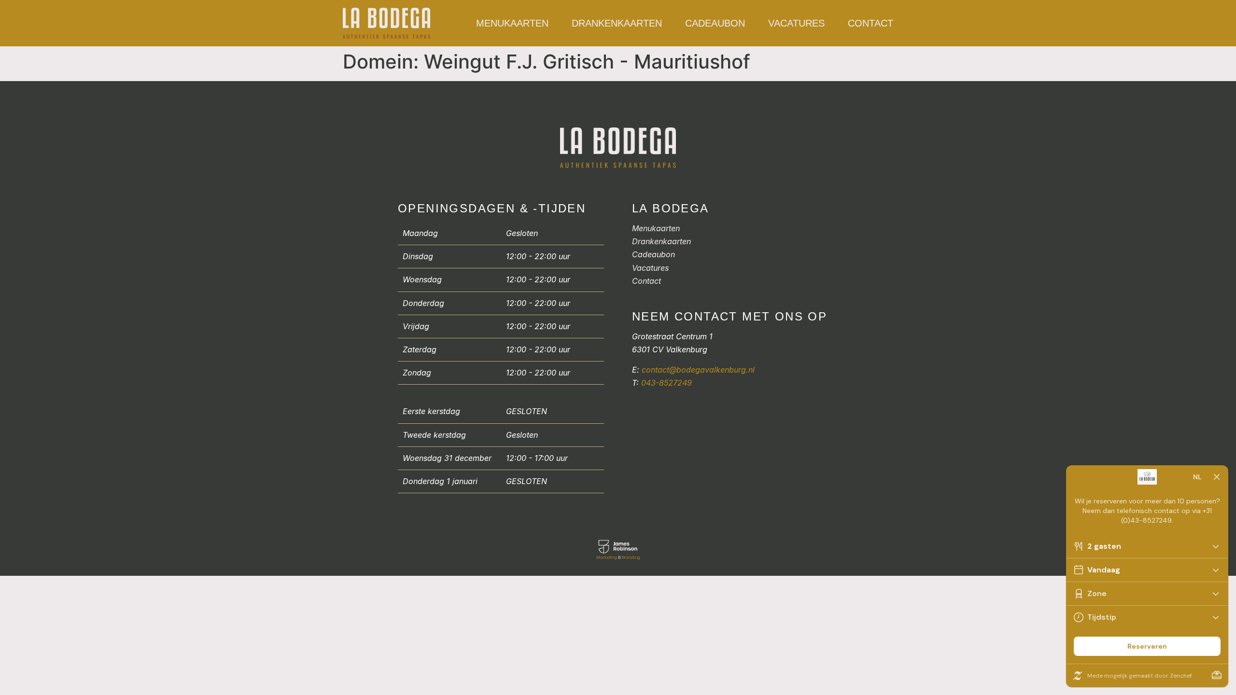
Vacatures (796, 23)
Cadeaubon (715, 23)
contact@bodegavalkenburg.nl (698, 370)
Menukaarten (512, 23)
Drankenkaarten (617, 23)
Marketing (606, 557)
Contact (870, 23)
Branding (631, 557)
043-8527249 (666, 383)
